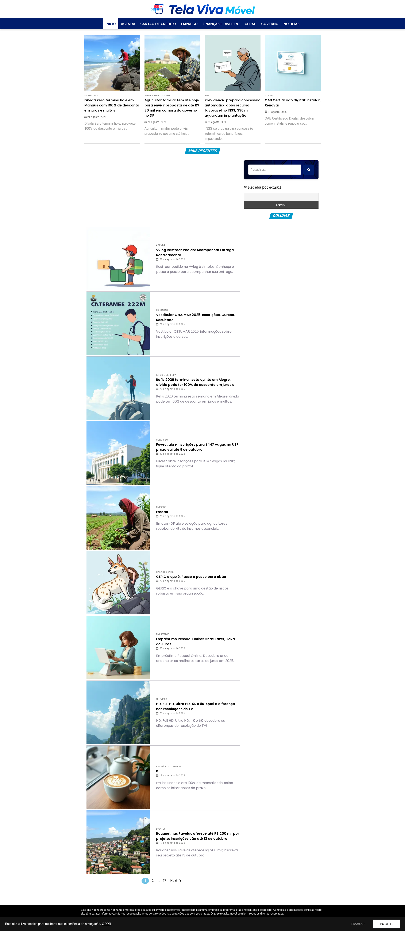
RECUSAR (357, 923)
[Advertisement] (163, 189)
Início (111, 24)
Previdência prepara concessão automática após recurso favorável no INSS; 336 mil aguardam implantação (233, 108)
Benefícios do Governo (157, 95)
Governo (269, 24)
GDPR (106, 924)
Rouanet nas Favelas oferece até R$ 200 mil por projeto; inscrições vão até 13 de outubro (197, 836)
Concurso (162, 440)
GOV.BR (269, 95)
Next (173, 881)
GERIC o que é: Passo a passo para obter (191, 576)
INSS (207, 95)
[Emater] (118, 518)
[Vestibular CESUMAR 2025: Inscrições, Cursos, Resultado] (118, 323)
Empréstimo (91, 95)
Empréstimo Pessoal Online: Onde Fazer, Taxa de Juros (195, 642)
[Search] (308, 170)
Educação (162, 310)
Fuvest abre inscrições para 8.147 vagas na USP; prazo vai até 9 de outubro (198, 447)
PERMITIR (386, 923)
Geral (250, 24)
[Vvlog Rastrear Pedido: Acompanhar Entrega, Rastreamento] (118, 258)
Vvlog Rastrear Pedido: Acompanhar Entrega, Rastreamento (195, 252)
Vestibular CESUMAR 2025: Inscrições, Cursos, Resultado (195, 317)
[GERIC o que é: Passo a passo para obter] (118, 582)
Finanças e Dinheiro (221, 24)
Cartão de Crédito (158, 24)
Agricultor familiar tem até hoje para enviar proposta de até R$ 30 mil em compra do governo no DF (171, 108)
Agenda (128, 24)
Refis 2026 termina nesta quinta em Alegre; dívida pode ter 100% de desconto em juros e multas (195, 382)
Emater (162, 511)
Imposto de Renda (166, 375)
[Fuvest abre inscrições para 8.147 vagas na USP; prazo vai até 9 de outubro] (118, 453)
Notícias (292, 24)
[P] (118, 777)
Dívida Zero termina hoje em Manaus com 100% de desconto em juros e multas (111, 105)
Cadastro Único (165, 572)
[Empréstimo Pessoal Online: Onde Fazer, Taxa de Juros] (118, 647)
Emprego (189, 24)
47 (164, 881)
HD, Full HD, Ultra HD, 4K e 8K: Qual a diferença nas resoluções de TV (195, 706)
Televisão (161, 699)
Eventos (160, 829)
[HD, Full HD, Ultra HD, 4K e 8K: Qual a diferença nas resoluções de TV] (118, 712)
